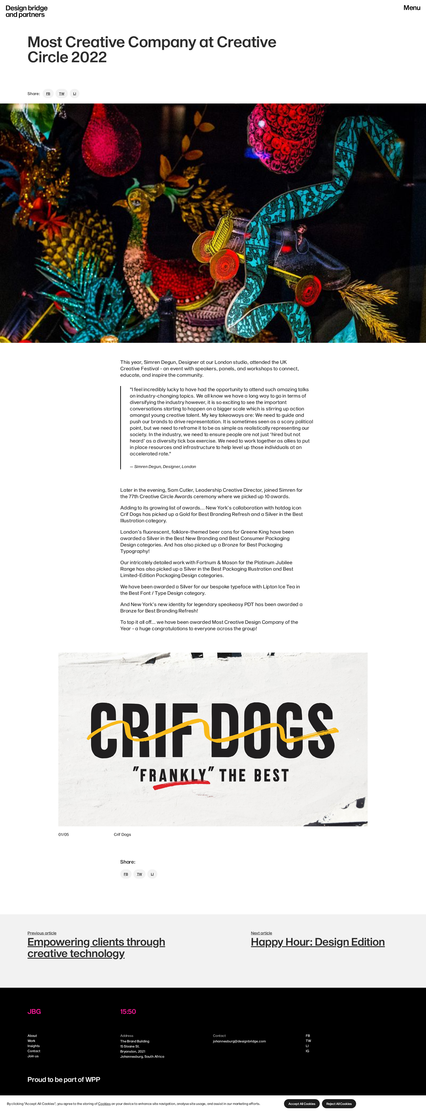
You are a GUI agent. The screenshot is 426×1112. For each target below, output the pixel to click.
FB (308, 1036)
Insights (34, 1046)
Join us (33, 1056)
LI (307, 1046)
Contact (34, 1051)
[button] (302, 1103)
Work (31, 1041)
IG (307, 1051)
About (32, 1036)
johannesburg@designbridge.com (239, 1041)
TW (308, 1041)
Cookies (104, 1104)
